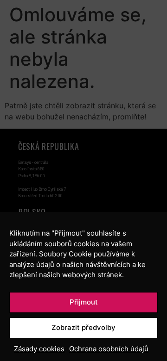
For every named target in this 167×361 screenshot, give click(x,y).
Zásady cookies (39, 348)
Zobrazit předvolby (83, 327)
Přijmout (84, 302)
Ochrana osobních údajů (108, 348)
